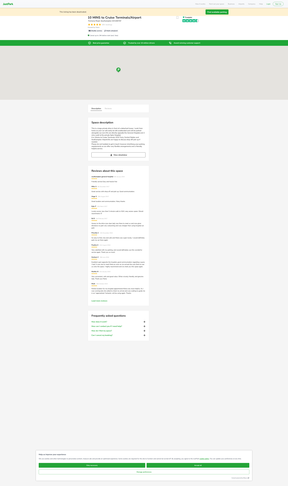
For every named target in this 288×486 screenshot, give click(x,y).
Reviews (108, 108)
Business (231, 4)
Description (96, 108)
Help (261, 4)
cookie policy (204, 459)
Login (268, 4)
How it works (200, 4)
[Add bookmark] (177, 17)
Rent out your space (216, 4)
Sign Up (278, 4)
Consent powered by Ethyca (239, 478)
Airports (241, 4)
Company (251, 4)
